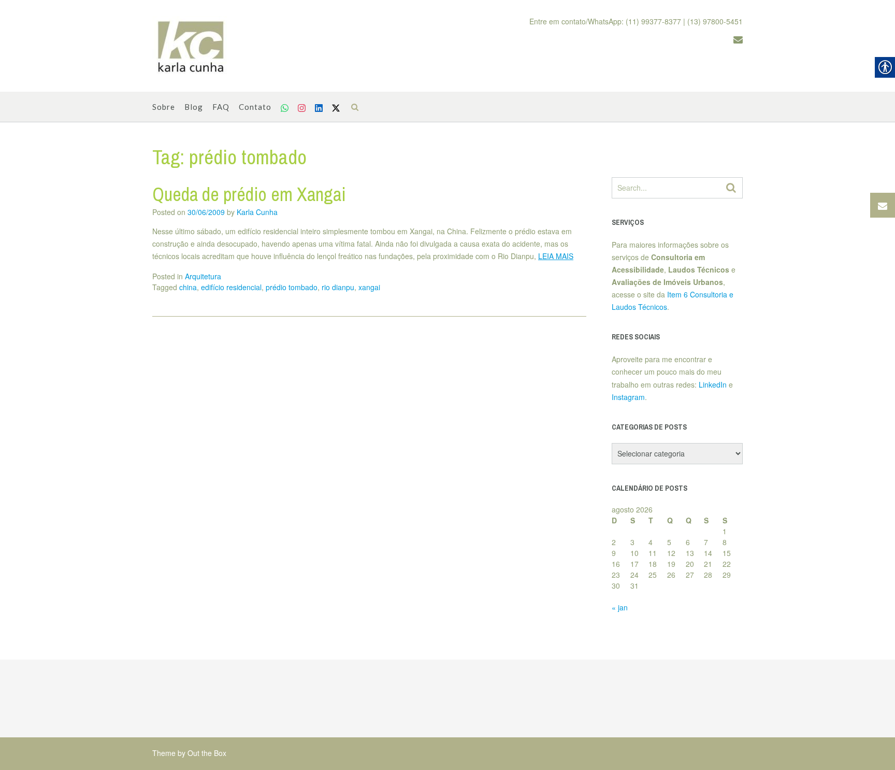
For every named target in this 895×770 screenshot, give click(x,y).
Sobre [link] (163, 106)
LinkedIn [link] (713, 384)
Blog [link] (193, 106)
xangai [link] (369, 287)
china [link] (188, 287)
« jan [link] (620, 607)
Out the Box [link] (206, 753)
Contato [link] (255, 106)
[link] (191, 46)
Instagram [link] (628, 397)
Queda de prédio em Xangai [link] (249, 194)
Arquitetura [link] (203, 276)
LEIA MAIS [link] (555, 256)
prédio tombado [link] (291, 287)
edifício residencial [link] (231, 287)
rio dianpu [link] (338, 287)
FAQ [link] (220, 106)
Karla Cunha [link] (257, 212)
